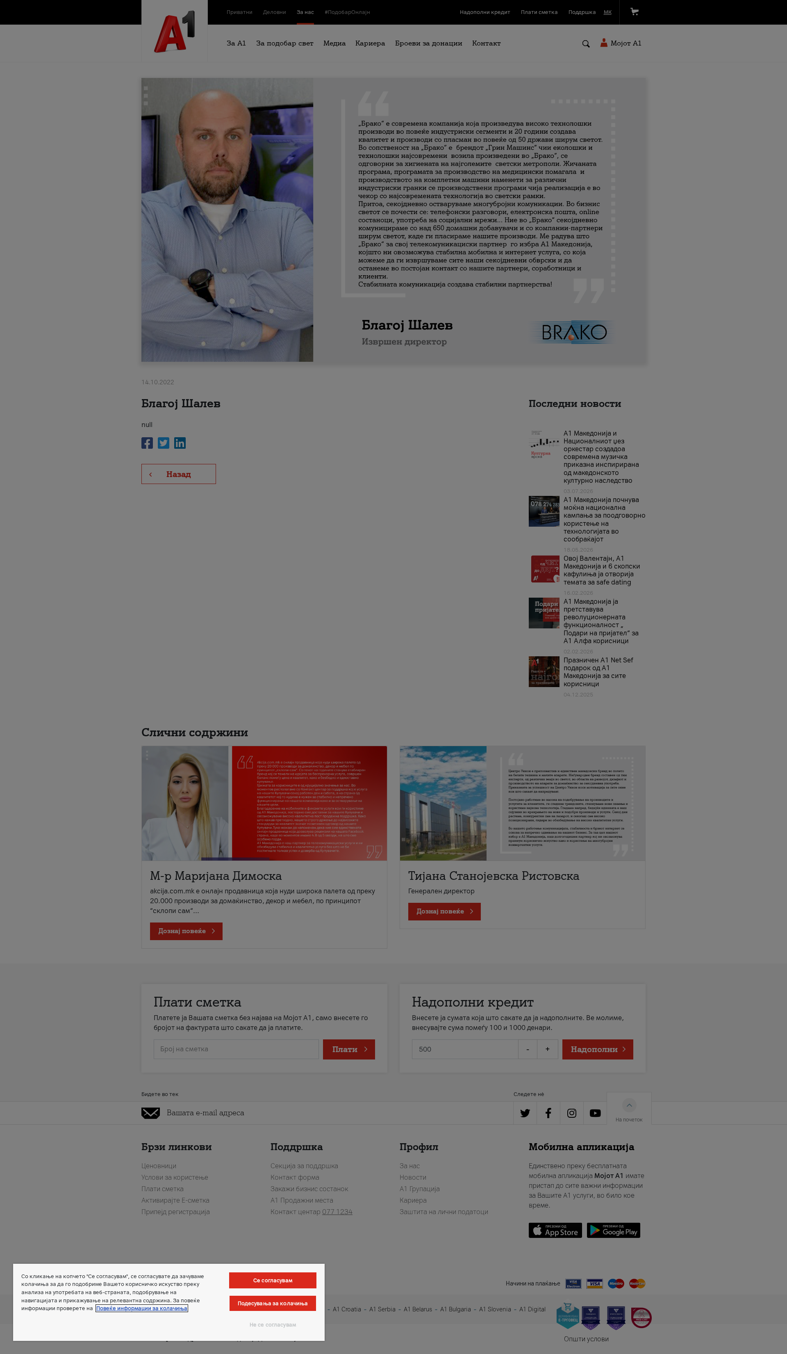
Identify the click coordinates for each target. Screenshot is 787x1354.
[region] (169, 1302)
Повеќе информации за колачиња (141, 1308)
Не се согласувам (273, 1325)
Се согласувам (272, 1280)
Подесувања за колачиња (273, 1303)
